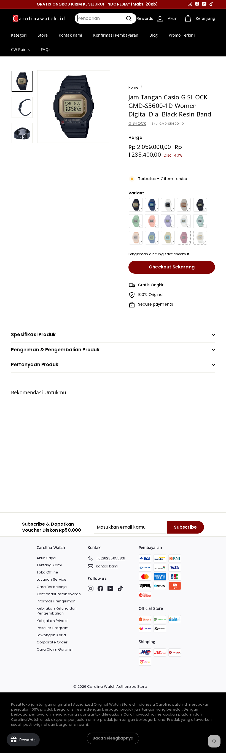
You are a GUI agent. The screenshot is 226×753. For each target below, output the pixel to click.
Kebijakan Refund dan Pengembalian (57, 611)
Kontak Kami (70, 35)
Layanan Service (52, 579)
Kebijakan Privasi (52, 620)
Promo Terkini (182, 35)
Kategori (19, 35)
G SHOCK (137, 123)
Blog (153, 35)
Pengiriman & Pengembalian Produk (55, 349)
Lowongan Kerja (51, 635)
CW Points (20, 49)
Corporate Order (52, 642)
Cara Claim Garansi (55, 649)
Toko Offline (47, 572)
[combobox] (105, 18)
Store (43, 35)
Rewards (145, 18)
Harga (135, 137)
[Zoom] (73, 106)
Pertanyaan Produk (34, 364)
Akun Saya (46, 558)
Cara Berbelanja (52, 586)
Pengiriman (138, 254)
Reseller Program (53, 627)
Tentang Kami (49, 565)
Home (133, 87)
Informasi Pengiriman (56, 601)
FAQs (45, 49)
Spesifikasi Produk (33, 334)
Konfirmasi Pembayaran (115, 35)
